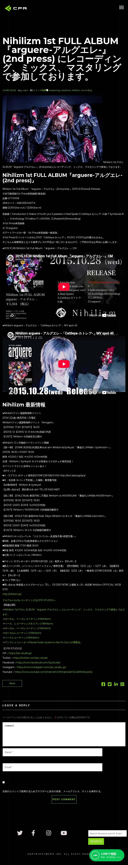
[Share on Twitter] (109, 684)
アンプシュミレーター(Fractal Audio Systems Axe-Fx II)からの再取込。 (44, 642)
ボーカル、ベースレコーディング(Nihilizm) (28, 618)
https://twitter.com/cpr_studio (30, 657)
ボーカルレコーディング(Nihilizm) (23, 632)
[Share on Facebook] (103, 684)
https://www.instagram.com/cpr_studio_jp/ (41, 667)
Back (12, 683)
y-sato (24, 90)
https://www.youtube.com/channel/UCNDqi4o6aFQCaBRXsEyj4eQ (53, 671)
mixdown (66, 90)
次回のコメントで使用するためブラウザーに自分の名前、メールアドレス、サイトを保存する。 (52, 791)
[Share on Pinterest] (122, 684)
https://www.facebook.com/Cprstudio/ (38, 662)
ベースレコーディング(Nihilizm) (22, 637)
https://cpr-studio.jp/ (20, 653)
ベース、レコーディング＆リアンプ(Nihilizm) (29, 623)
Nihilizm (76, 90)
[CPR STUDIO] (16, 9)
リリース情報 (39, 90)
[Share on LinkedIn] (116, 684)
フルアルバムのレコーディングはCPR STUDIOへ (28, 600)
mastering (54, 90)
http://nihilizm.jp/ (12, 594)
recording (86, 90)
